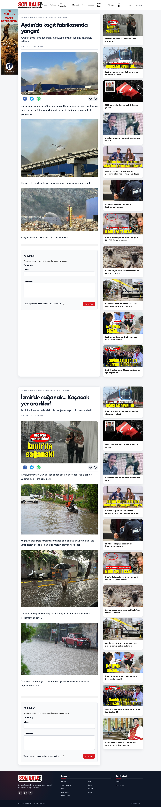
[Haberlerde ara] (130, 5)
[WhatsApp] (20, 793)
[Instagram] (25, 793)
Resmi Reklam (119, 5)
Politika (53, 5)
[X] (30, 793)
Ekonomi (75, 5)
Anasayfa (24, 17)
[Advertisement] (151, 42)
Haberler (32, 17)
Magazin (91, 5)
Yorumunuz (28, 281)
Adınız (26, 270)
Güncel (44, 5)
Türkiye (111, 5)
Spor (83, 5)
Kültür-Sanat (99, 5)
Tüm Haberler (120, 786)
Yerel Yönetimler (62, 5)
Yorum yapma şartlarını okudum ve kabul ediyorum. (43, 304)
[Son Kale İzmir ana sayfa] (30, 778)
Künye (118, 781)
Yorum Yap (89, 304)
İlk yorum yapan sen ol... (60, 261)
